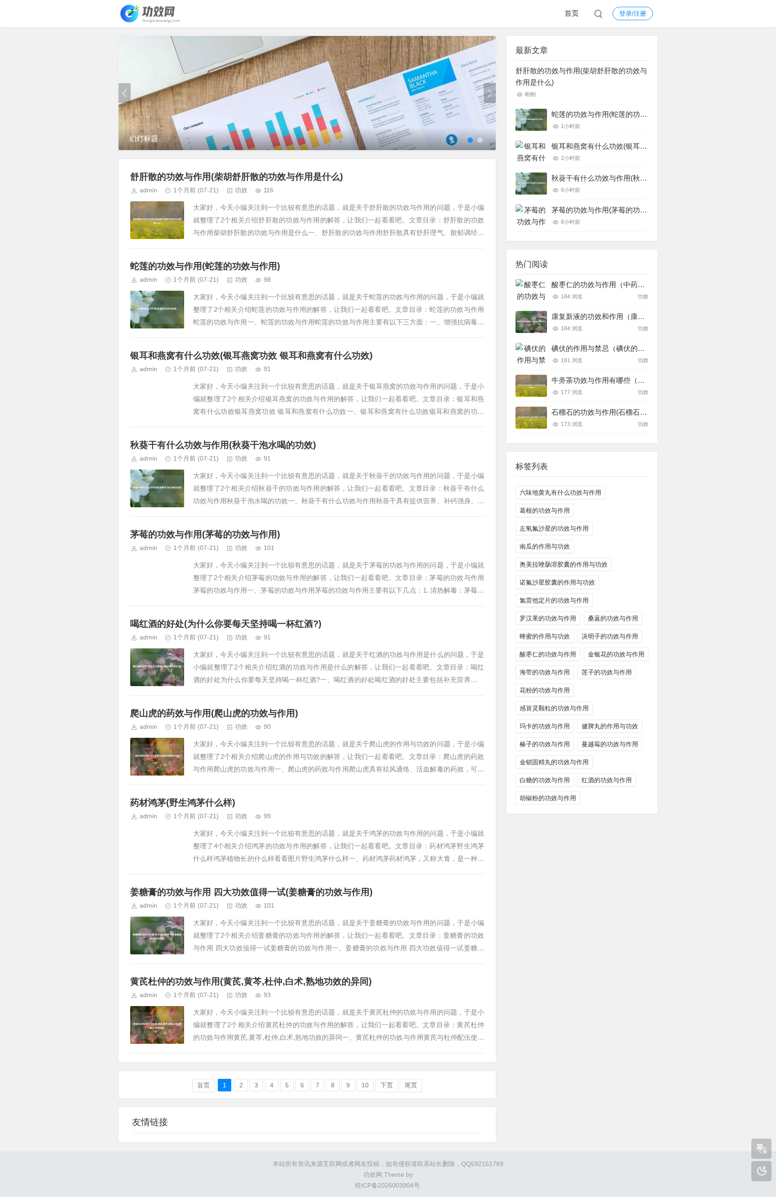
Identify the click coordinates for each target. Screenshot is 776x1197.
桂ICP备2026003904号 (387, 1185)
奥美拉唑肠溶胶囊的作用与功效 (564, 564)
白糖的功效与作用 (545, 780)
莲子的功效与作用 (607, 672)
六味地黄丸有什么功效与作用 (560, 492)
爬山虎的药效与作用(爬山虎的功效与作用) (214, 713)
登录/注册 (632, 13)
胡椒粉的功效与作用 (548, 798)
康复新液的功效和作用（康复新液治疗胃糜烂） (626, 316)
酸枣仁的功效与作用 (548, 654)
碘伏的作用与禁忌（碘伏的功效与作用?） (618, 348)
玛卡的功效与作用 (545, 726)
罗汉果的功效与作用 (548, 618)
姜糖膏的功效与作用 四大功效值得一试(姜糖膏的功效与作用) (251, 892)
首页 (571, 13)
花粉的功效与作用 (545, 690)
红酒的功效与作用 (607, 780)
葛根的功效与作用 (545, 510)
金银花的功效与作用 (616, 654)
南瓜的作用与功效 (545, 546)
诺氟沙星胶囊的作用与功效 (557, 582)
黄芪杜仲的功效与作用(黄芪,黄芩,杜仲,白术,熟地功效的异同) (251, 981)
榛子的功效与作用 (545, 744)
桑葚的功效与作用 (613, 618)
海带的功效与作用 (545, 672)
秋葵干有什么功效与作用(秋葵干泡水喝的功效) (223, 445)
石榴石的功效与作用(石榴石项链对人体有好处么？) (632, 412)
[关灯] (761, 1171)
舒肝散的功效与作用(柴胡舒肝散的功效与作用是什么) (236, 177)
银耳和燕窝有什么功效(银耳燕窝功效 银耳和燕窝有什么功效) (251, 355)
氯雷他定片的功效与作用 (554, 600)
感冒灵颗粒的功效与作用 (554, 708)
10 (365, 1085)
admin (148, 190)
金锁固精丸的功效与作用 (554, 762)
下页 (386, 1085)
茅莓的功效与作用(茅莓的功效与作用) (205, 534)
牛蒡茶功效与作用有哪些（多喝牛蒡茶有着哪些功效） (637, 380)
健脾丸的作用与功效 (610, 726)
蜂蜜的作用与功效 (545, 636)
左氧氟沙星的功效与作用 (554, 528)
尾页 (411, 1085)
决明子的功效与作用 (610, 636)
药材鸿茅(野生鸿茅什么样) (182, 802)
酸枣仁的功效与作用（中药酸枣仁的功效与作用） (630, 284)
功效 (241, 190)
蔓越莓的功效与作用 (610, 744)
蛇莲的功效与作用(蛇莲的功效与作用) (205, 266)
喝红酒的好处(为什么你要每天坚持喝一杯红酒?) (226, 624)
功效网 (372, 1174)
